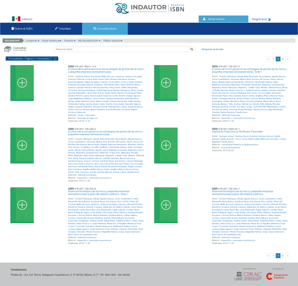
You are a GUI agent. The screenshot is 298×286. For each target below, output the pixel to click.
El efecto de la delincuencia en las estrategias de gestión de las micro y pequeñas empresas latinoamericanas (105, 70)
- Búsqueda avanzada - (212, 49)
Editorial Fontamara (231, 115)
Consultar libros (106, 28)
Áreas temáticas (51, 40)
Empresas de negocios (87, 118)
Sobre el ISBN (23, 28)
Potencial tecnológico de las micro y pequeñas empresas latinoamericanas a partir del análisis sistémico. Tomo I (99, 192)
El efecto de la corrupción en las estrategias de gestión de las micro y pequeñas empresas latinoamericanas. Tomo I (249, 70)
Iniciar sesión (216, 19)
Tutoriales (64, 28)
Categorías (31, 40)
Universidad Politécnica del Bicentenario (240, 144)
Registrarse (259, 19)
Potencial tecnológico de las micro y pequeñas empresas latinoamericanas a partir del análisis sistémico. (242, 192)
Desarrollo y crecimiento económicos (238, 118)
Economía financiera (230, 147)
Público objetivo (112, 40)
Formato (69, 40)
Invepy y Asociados (86, 115)
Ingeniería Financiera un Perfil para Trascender (237, 131)
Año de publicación (88, 40)
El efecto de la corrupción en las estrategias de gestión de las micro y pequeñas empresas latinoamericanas (105, 133)
